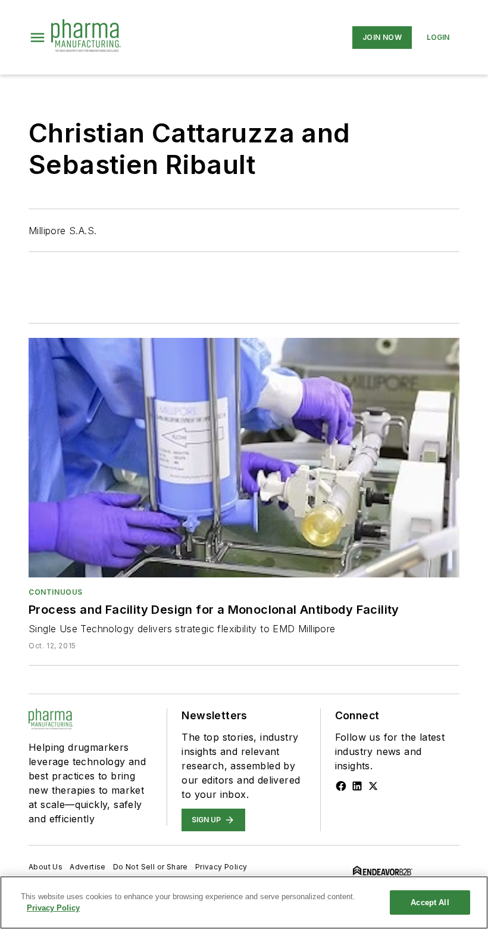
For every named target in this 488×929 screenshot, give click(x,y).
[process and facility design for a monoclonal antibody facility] (244, 457)
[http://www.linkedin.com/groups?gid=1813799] (357, 786)
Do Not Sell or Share (150, 866)
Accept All (430, 902)
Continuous (56, 592)
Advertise (88, 866)
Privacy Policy (221, 866)
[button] (37, 37)
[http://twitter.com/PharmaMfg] (373, 786)
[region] (244, 902)
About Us (45, 866)
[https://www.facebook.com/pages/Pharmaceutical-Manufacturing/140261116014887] (341, 786)
